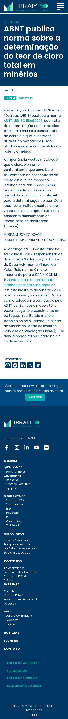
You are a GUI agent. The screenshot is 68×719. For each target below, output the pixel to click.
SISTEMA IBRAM (17, 671)
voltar (13, 90)
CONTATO (12, 649)
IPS (7, 517)
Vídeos (10, 624)
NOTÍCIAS (11, 633)
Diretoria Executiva (18, 484)
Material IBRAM (13, 595)
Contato (9, 591)
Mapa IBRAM (14, 521)
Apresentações (14, 568)
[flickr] (46, 447)
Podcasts (12, 620)
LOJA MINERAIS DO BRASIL (24, 686)
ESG (8, 508)
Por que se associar (17, 544)
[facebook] (7, 447)
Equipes (11, 488)
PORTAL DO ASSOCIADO (23, 663)
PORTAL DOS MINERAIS (22, 678)
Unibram (11, 529)
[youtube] (36, 447)
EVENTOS (11, 641)
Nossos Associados (17, 540)
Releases (10, 603)
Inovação (12, 513)
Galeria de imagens (19, 616)
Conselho (12, 480)
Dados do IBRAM (15, 576)
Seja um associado (17, 553)
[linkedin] (27, 447)
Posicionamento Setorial (20, 599)
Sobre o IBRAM (15, 471)
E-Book (8, 580)
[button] (60, 7)
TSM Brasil (12, 525)
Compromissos (16, 504)
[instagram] (17, 447)
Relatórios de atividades (20, 572)
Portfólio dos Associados (21, 548)
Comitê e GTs (15, 500)
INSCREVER (35, 397)
